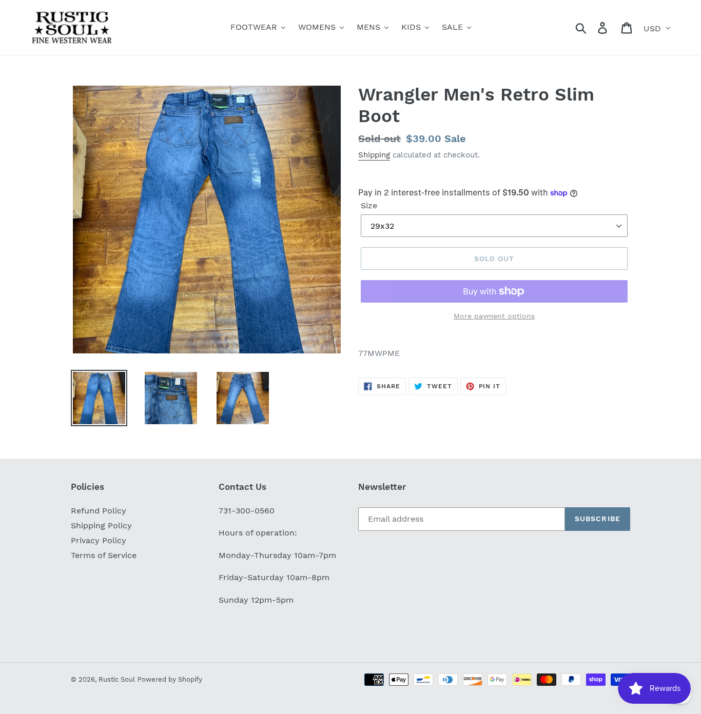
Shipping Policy (101, 525)
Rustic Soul (117, 679)
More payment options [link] (494, 316)
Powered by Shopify (170, 679)
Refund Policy (98, 510)
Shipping (374, 155)
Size (369, 205)
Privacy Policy (98, 540)
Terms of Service (104, 555)
